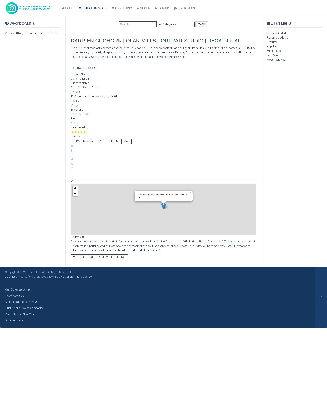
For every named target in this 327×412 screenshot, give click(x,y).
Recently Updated (277, 37)
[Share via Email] (72, 146)
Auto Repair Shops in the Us (21, 301)
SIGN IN (144, 8)
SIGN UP (163, 8)
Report (114, 141)
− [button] (75, 194)
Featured (272, 42)
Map (126, 141)
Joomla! (10, 276)
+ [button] (75, 188)
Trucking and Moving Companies (24, 308)
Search (202, 24)
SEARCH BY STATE (94, 8)
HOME (69, 8)
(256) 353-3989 (80, 114)
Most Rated (274, 50)
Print (101, 141)
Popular (271, 46)
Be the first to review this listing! (101, 257)
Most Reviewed (276, 59)
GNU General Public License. (75, 276)
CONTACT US (186, 8)
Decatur (99, 96)
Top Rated (273, 55)
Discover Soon (14, 320)
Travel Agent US (14, 295)
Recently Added (276, 33)
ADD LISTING (123, 8)
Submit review (83, 141)
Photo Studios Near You (19, 314)
